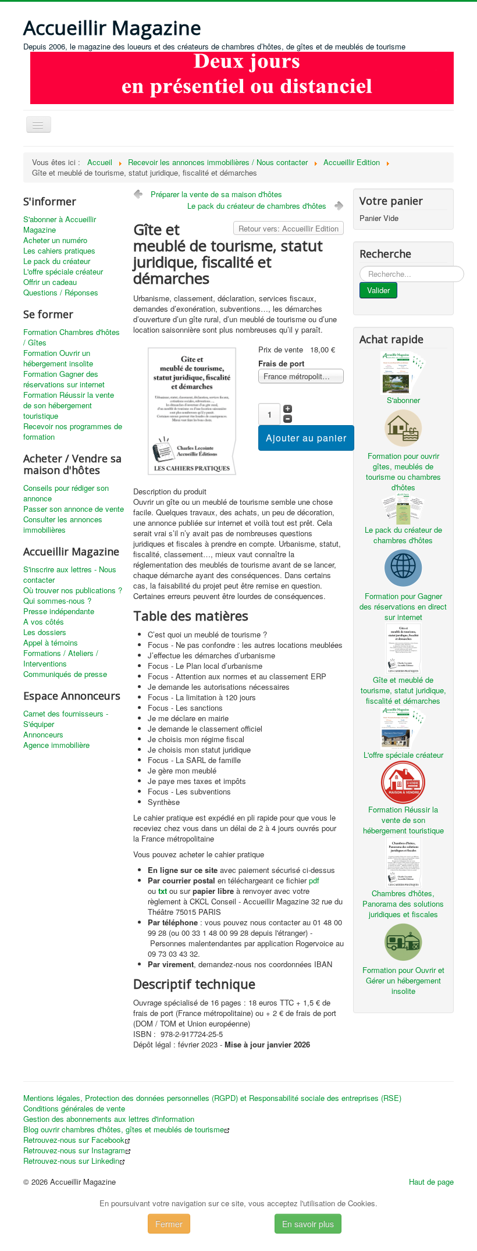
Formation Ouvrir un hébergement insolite (58, 358)
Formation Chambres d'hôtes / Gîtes (71, 337)
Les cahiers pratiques (59, 250)
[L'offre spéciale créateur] (403, 726)
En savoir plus (308, 1223)
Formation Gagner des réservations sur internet (64, 379)
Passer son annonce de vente (73, 509)
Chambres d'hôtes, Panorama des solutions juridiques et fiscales (403, 903)
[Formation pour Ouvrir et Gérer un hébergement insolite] (403, 940)
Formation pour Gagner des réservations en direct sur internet (403, 606)
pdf (314, 880)
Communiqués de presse (65, 674)
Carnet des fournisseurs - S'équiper (65, 718)
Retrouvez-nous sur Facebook (73, 1140)
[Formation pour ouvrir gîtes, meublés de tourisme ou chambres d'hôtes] (403, 426)
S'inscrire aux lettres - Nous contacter (69, 574)
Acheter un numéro (55, 240)
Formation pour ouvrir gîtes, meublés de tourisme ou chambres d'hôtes (403, 471)
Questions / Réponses (60, 292)
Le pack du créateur (56, 261)
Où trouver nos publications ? (72, 590)
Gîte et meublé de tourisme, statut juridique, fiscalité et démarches (403, 690)
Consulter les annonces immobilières (62, 524)
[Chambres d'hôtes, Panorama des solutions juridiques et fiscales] (403, 860)
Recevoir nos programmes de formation (72, 431)
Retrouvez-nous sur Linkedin (71, 1161)
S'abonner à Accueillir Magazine (59, 224)
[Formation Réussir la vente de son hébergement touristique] (403, 780)
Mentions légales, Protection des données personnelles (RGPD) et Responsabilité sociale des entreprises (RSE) (212, 1098)
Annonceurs (43, 734)
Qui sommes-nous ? (57, 601)
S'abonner (403, 399)
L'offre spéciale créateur (63, 271)
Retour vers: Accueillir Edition (288, 228)
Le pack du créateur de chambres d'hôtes (256, 205)
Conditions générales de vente (74, 1108)
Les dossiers (44, 632)
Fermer (169, 1223)
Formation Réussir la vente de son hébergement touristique (68, 405)
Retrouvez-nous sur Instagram (74, 1150)
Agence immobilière (56, 745)
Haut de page (431, 1181)
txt (162, 890)
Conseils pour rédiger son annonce (66, 493)
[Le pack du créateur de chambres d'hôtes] (403, 507)
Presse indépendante (58, 611)
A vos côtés (43, 621)
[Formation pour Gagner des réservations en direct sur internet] (403, 566)
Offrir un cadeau (50, 282)
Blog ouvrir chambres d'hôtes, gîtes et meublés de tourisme (123, 1129)
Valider (378, 289)
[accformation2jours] (242, 76)
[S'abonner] (403, 371)
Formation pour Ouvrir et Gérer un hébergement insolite (403, 980)
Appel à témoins (50, 642)
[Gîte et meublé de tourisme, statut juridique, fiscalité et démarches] (191, 409)
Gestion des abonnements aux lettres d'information (108, 1119)
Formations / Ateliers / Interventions (60, 658)
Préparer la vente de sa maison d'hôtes (216, 193)
